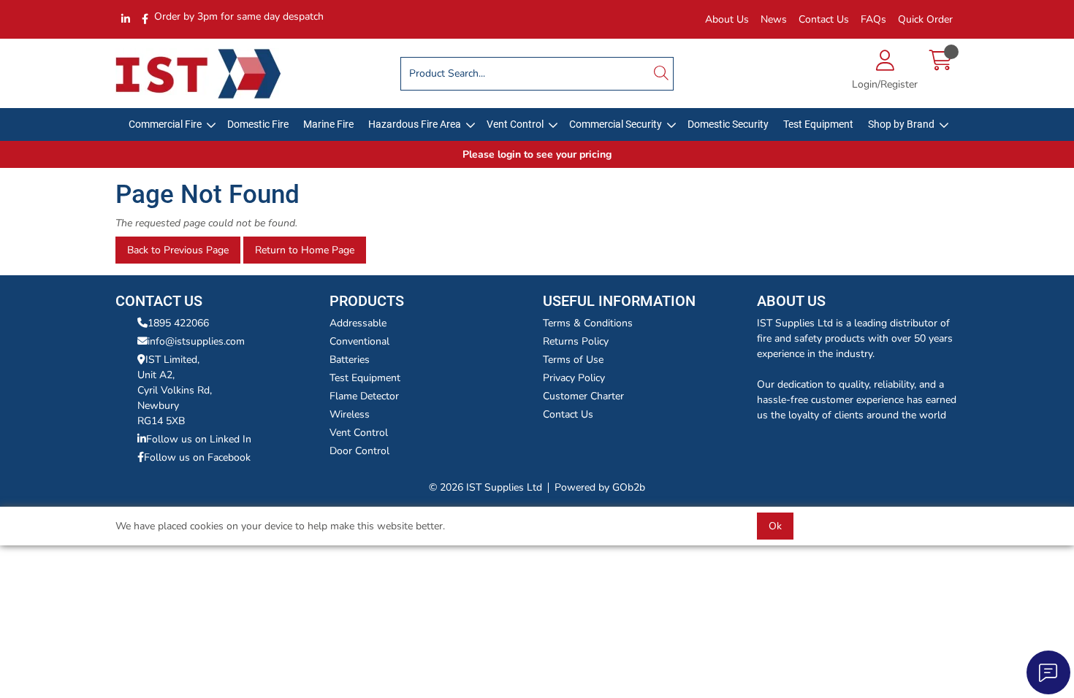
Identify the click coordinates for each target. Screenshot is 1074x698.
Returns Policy (576, 341)
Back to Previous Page (178, 250)
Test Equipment (818, 124)
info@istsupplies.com (196, 341)
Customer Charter (583, 396)
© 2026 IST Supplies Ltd (485, 487)
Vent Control (515, 124)
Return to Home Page (304, 250)
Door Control (359, 451)
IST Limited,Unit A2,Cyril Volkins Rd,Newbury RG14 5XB (174, 390)
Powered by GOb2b (600, 487)
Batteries (350, 360)
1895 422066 (178, 323)
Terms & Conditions (588, 323)
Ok (775, 526)
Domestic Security (728, 124)
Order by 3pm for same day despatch (239, 16)
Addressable (358, 323)
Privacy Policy (574, 378)
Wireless (350, 414)
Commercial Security (615, 124)
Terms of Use (573, 360)
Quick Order (925, 19)
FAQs (873, 19)
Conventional (359, 341)
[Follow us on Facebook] (145, 19)
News (774, 19)
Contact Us (824, 19)
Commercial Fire (165, 124)
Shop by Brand (901, 124)
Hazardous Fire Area (414, 124)
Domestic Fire (258, 124)
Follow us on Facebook (197, 457)
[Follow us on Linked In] (125, 19)
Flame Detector (364, 396)
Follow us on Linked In (198, 439)
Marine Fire (328, 124)
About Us (727, 19)
